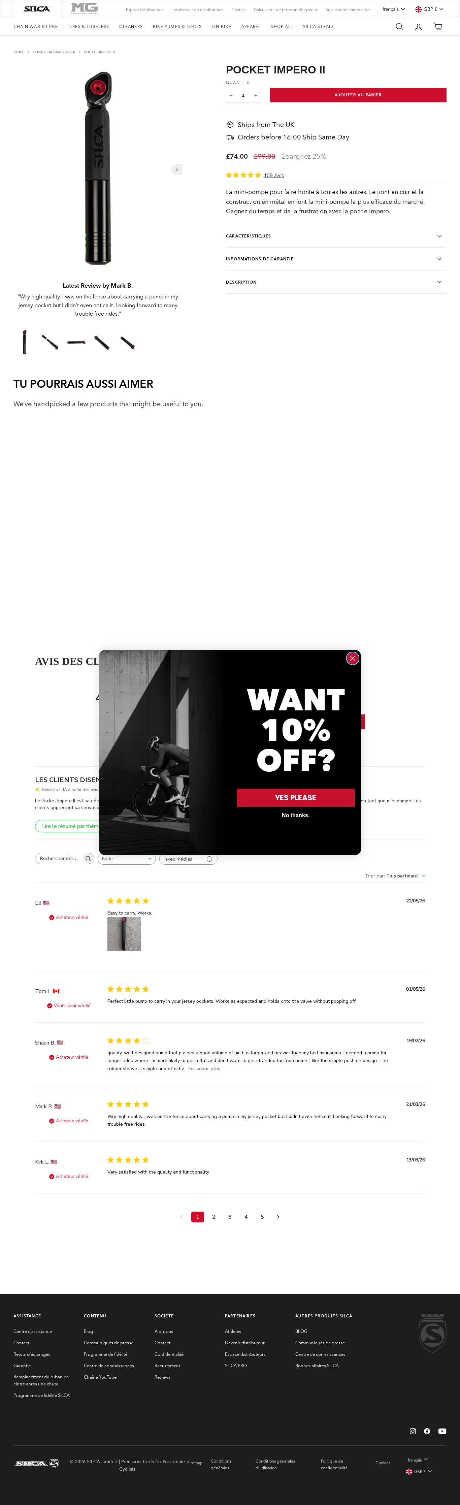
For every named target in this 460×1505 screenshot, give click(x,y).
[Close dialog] (353, 658)
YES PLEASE (295, 798)
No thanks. (295, 815)
